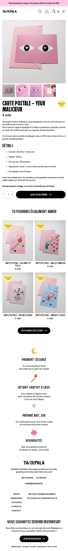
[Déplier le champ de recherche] (39, 11)
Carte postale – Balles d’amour (50, 263)
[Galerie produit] (34, 51)
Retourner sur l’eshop (32, 330)
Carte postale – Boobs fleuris (17, 315)
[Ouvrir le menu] (64, 11)
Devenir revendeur (32, 538)
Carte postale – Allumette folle (18, 264)
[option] (22, 90)
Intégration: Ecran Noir (47, 546)
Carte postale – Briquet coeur (50, 315)
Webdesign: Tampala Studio (23, 546)
